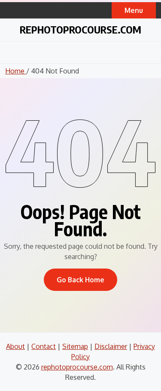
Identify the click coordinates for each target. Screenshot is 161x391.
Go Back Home (80, 279)
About (15, 346)
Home (15, 71)
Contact (43, 346)
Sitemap (75, 346)
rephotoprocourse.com (80, 29)
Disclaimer (110, 346)
